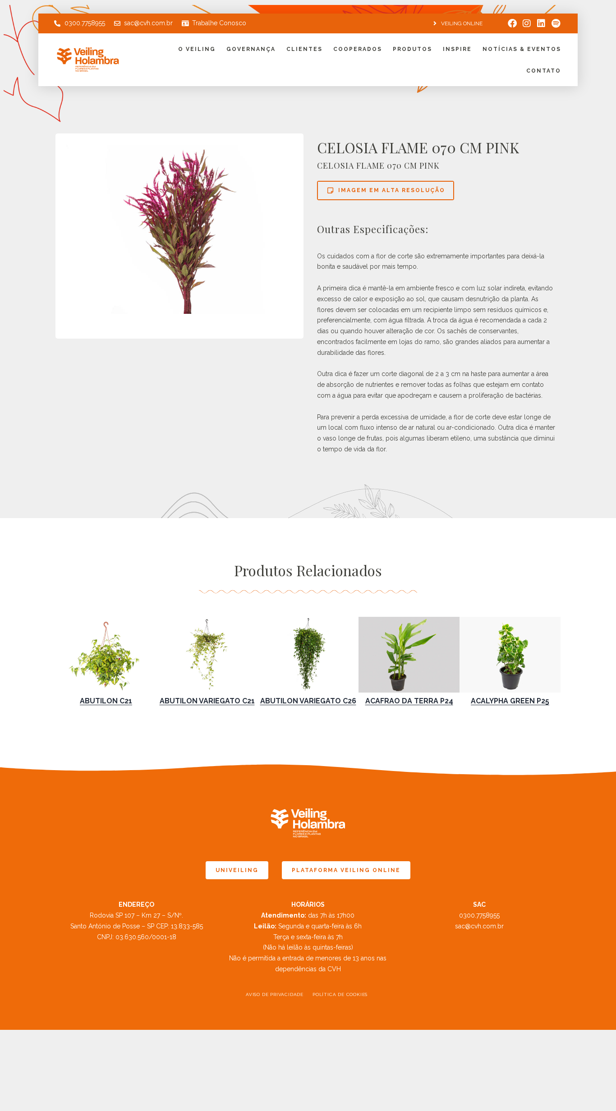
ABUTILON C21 (106, 701)
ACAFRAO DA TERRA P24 (409, 701)
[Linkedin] (541, 23)
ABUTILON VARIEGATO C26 (308, 701)
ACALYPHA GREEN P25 (510, 701)
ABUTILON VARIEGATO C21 (207, 701)
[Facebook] (512, 23)
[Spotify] (555, 23)
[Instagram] (526, 23)
